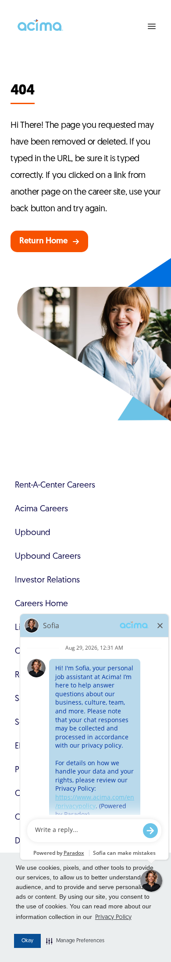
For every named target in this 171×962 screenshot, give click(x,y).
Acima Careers (41, 509)
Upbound (32, 533)
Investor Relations (47, 580)
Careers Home (41, 604)
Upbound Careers (48, 557)
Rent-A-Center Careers (55, 485)
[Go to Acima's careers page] (39, 26)
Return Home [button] (43, 241)
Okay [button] (27, 941)
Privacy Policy (113, 917)
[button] (75, 941)
